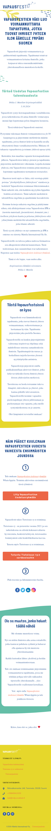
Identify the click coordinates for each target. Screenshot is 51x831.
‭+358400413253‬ (14, 793)
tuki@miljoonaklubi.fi (16, 798)
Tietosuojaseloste (11, 774)
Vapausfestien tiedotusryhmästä (35, 252)
